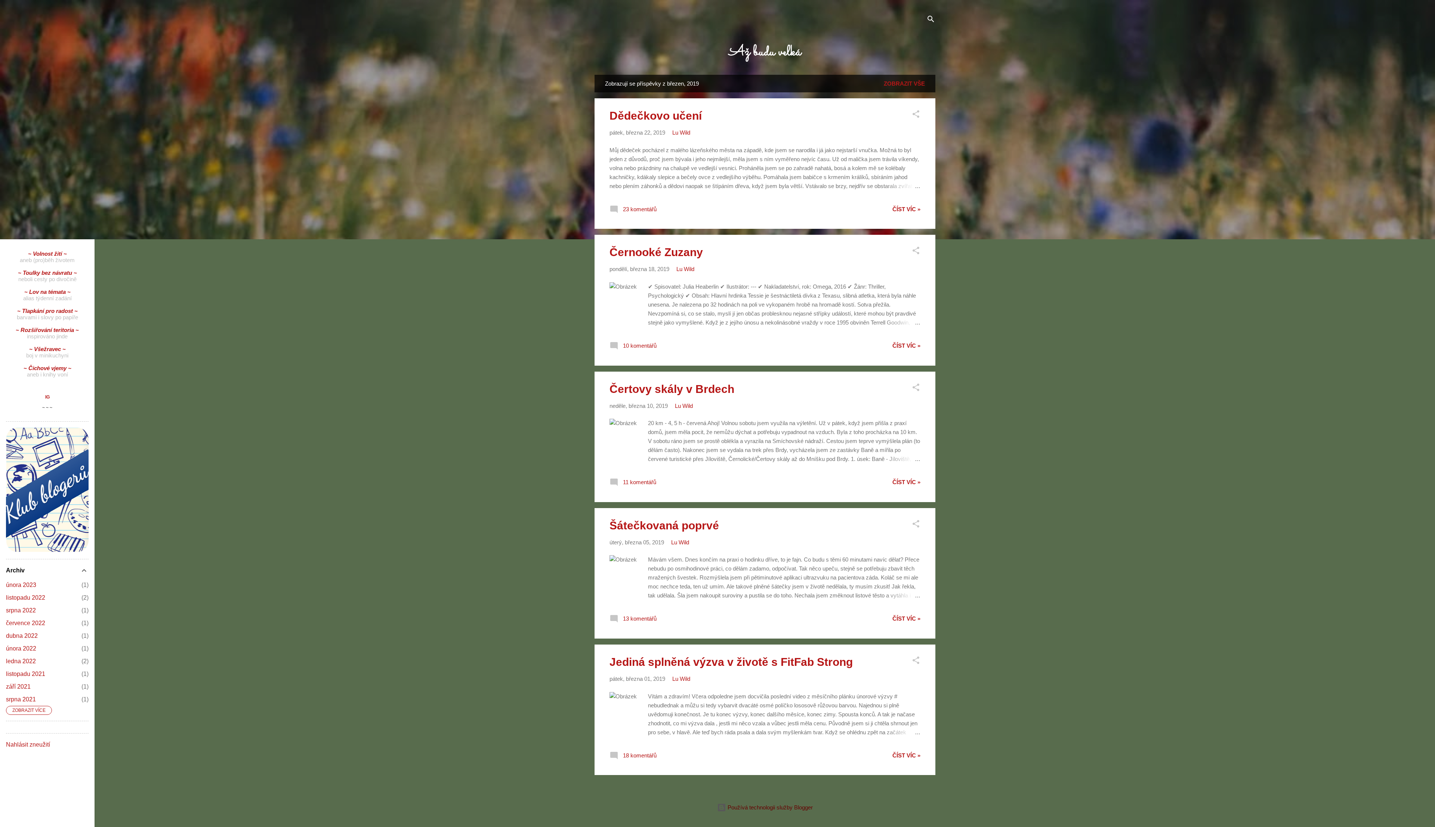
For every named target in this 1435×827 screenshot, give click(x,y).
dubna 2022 (22, 636)
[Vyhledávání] (930, 20)
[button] (915, 115)
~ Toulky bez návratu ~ (47, 273)
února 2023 (21, 585)
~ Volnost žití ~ (47, 253)
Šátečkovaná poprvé (664, 525)
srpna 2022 (21, 610)
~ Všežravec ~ (47, 349)
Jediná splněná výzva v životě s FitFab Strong (731, 662)
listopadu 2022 (25, 597)
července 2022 (25, 623)
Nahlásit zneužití (28, 744)
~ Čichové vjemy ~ (47, 368)
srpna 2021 (21, 699)
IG (47, 397)
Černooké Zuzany (656, 252)
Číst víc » (906, 209)
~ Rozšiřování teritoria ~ (47, 330)
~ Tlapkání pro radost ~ (47, 311)
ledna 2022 (21, 661)
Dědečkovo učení (656, 116)
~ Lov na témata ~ (47, 292)
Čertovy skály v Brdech (672, 389)
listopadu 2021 (25, 674)
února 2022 (21, 648)
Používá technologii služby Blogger (769, 807)
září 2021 (18, 686)
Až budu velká (765, 52)
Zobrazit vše (904, 83)
